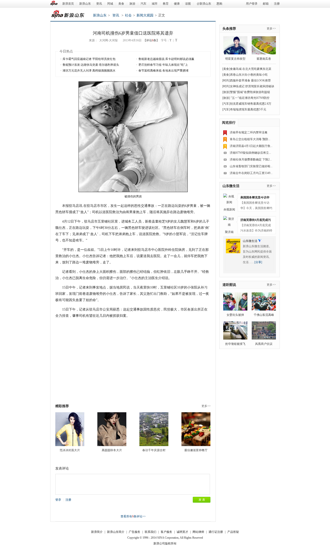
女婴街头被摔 (235, 315)
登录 (58, 499)
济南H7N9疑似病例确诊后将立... (250, 152)
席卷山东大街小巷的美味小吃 (249, 74)
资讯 (99, 3)
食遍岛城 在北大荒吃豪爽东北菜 (250, 69)
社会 (128, 15)
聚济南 (229, 232)
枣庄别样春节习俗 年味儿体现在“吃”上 (163, 64)
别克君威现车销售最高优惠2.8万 (250, 103)
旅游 (132, 3)
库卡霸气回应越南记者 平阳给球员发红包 (89, 59)
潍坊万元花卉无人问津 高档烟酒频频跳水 (89, 70)
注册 (277, 3)
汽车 (143, 3)
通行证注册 (215, 532)
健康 (177, 3)
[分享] (258, 262)
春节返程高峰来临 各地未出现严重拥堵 (163, 70)
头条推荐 (229, 28)
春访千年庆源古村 (153, 450)
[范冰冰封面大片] (69, 429)
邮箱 (266, 3)
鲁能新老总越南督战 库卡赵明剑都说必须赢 (166, 59)
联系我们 (150, 532)
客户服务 (166, 532)
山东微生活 (230, 186)
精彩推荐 (62, 406)
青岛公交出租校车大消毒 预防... (250, 139)
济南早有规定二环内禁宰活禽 (248, 132)
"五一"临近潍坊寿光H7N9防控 (249, 98)
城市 (155, 3)
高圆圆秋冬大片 (112, 450)
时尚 (226, 80)
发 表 (202, 499)
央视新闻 (229, 209)
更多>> (206, 406)
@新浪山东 (204, 3)
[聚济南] (229, 222)
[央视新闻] (229, 200)
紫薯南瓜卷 (264, 58)
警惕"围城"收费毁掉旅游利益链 (250, 92)
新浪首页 (68, 3)
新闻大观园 (144, 15)
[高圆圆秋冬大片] (111, 429)
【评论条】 (151, 40)
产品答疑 (233, 532)
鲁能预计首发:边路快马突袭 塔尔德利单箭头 (91, 64)
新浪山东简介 (115, 532)
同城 (110, 3)
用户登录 (252, 3)
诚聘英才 (182, 532)
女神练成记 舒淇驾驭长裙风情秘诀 (252, 86)
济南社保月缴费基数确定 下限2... (251, 159)
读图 (188, 3)
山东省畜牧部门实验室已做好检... (251, 166)
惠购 (219, 3)
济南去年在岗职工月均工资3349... (251, 173)
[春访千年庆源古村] (153, 429)
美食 (121, 3)
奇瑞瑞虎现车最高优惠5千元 (248, 109)
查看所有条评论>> (133, 516)
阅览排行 (229, 122)
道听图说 (229, 285)
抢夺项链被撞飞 (235, 344)
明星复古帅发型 (235, 58)
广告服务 (134, 532)
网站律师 (198, 532)
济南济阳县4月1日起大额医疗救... (251, 146)
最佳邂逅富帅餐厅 (196, 450)
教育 (166, 3)
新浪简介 (97, 532)
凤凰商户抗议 (264, 344)
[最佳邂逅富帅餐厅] (195, 429)
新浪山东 (85, 3)
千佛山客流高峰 (264, 315)
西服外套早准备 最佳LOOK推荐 (250, 80)
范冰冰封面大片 (70, 450)
